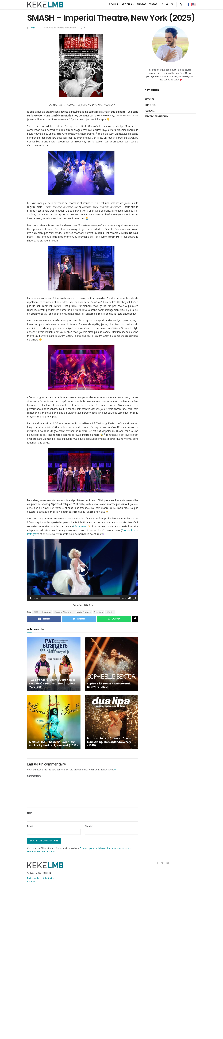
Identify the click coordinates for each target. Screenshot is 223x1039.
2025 (36, 612)
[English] (194, 4)
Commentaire (35, 775)
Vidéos (153, 4)
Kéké (33, 27)
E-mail (30, 826)
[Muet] (129, 598)
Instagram (32, 534)
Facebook (127, 530)
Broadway (46, 612)
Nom (29, 812)
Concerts (150, 105)
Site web (89, 826)
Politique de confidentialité (40, 878)
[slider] (80, 598)
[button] (83, 570)
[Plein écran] (134, 598)
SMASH (109, 612)
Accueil (113, 4)
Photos (141, 4)
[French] (190, 4)
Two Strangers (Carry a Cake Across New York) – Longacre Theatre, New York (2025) (52, 683)
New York (98, 612)
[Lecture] (30, 598)
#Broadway (79, 526)
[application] (82, 570)
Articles (126, 4)
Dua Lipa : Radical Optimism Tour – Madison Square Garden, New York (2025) (109, 742)
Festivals (150, 110)
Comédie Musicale (62, 612)
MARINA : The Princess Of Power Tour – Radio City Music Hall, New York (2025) (53, 743)
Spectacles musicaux (66, 27)
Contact (31, 881)
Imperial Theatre (83, 612)
